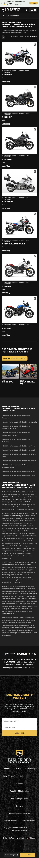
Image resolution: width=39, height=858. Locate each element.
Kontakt (19, 784)
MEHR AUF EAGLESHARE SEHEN (14, 358)
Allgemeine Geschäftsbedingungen (19, 813)
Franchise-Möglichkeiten (19, 791)
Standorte (6, 769)
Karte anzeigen (10, 855)
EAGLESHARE (9, 776)
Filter (28, 855)
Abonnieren (19, 733)
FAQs (22, 776)
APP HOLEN (33, 3)
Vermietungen (31, 769)
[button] (19, 62)
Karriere (19, 806)
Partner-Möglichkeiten (19, 799)
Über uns (32, 776)
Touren (18, 769)
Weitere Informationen (28, 821)
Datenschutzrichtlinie (10, 821)
